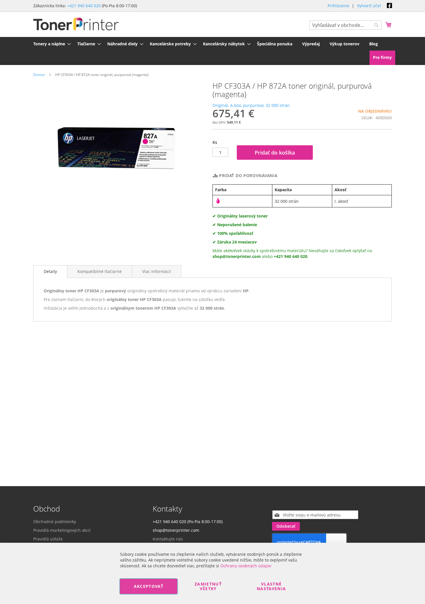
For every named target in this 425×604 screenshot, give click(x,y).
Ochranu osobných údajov (245, 565)
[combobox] (345, 25)
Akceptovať (149, 586)
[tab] (50, 271)
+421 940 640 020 (84, 5)
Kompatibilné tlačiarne (99, 271)
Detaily (50, 271)
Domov (39, 74)
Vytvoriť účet (369, 5)
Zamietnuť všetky (208, 586)
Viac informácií (156, 271)
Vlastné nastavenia (271, 586)
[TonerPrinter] (76, 24)
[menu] (212, 44)
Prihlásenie (338, 5)
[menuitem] (50, 44)
